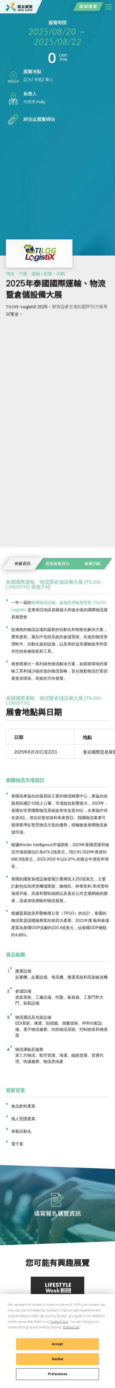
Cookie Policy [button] (59, 1322)
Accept (57, 1344)
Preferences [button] (71, 1327)
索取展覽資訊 (57, 563)
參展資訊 (22, 563)
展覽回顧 (93, 563)
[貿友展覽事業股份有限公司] (19, 6)
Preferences (57, 1374)
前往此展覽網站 (39, 119)
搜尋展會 (88, 6)
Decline (57, 1359)
